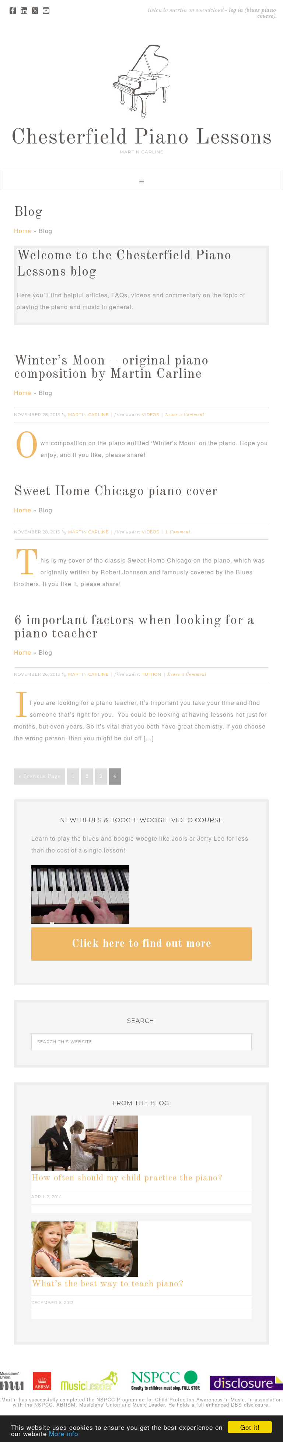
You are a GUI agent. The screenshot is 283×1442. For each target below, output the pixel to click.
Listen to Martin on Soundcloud (186, 10)
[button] (141, 180)
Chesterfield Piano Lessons (141, 138)
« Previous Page (39, 776)
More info (63, 1433)
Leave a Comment (185, 415)
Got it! (250, 1427)
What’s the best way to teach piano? (107, 1284)
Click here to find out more (142, 944)
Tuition (151, 674)
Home (22, 230)
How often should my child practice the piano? (127, 1178)
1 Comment (178, 532)
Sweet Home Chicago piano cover (116, 491)
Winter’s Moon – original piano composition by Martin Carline (111, 368)
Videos (150, 414)
